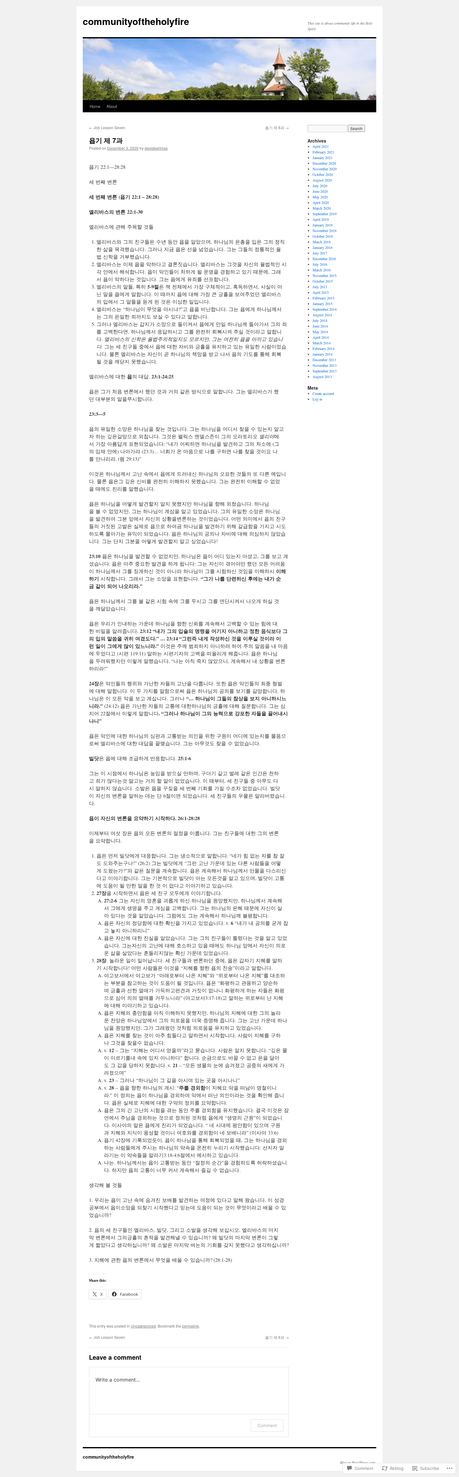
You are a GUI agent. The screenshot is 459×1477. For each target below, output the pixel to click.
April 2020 (321, 202)
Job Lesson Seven (107, 127)
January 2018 (323, 247)
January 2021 (323, 157)
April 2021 (321, 146)
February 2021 (323, 151)
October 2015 (323, 281)
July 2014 (320, 320)
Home (95, 106)
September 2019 (325, 213)
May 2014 (320, 331)
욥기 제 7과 (106, 140)
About (111, 106)
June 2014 (320, 325)
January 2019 (323, 224)
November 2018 (325, 230)
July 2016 (320, 264)
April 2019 (321, 219)
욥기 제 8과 (277, 127)
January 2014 (323, 354)
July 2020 (320, 185)
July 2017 (320, 252)
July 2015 (320, 286)
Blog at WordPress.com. (358, 1462)
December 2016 (324, 258)
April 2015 (321, 292)
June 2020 (320, 191)
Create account (323, 393)
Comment (267, 1425)
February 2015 (323, 297)
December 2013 (324, 359)
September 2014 (325, 309)
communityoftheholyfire (136, 21)
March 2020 (322, 208)
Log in (317, 398)
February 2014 (323, 348)
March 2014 (322, 342)
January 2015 (323, 303)
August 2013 (322, 376)
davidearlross (156, 148)
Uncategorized (143, 1326)
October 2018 (323, 236)
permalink (190, 1326)
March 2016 (322, 269)
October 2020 (323, 174)
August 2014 (322, 314)
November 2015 (325, 275)
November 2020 (325, 168)
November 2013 (325, 365)
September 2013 (325, 370)
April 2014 (321, 337)
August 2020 (322, 179)
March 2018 (322, 241)
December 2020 (324, 163)
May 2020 (320, 196)
